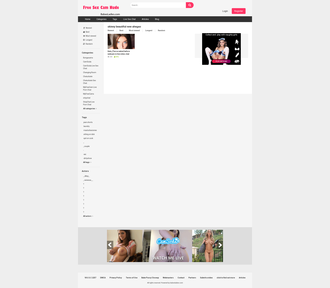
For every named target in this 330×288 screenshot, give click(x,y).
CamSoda (87, 62)
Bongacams (88, 58)
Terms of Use (131, 278)
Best (87, 32)
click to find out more (226, 278)
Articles (145, 19)
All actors (87, 216)
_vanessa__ (88, 180)
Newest (88, 28)
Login (225, 11)
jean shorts (88, 122)
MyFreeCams (88, 94)
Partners (192, 278)
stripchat (86, 98)
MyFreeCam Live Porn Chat (90, 88)
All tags (86, 162)
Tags (115, 19)
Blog (157, 19)
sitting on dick (89, 134)
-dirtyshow (87, 158)
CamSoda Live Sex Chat (90, 67)
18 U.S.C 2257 (90, 278)
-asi (84, 154)
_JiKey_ (86, 176)
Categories (101, 19)
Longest (88, 40)
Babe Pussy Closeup (150, 278)
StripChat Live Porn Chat (88, 103)
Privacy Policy (116, 278)
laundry (86, 126)
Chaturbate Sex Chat (89, 81)
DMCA (103, 278)
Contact (181, 278)
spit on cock (88, 138)
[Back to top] (321, 280)
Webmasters (168, 278)
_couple (86, 146)
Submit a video (206, 278)
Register (238, 11)
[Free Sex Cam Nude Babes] (101, 8)
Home (87, 19)
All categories (89, 109)
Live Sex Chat (129, 19)
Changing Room (89, 72)
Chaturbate (87, 76)
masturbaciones (90, 130)
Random (89, 44)
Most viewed (90, 36)
